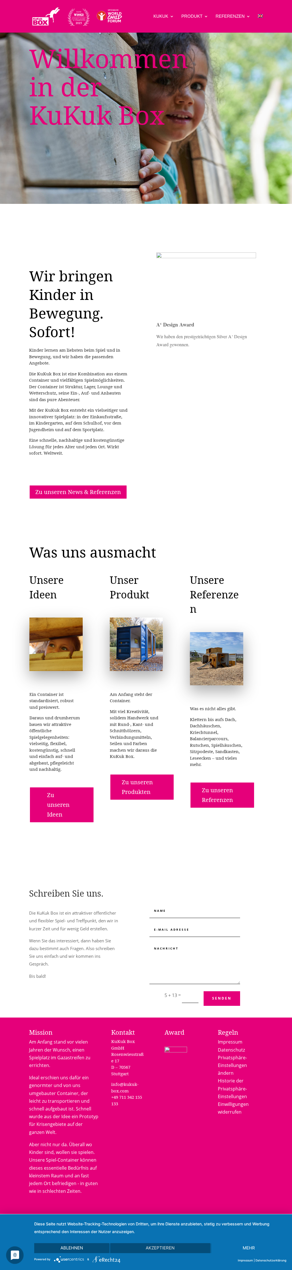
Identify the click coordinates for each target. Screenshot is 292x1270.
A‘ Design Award (175, 324)
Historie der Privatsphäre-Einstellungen (232, 1088)
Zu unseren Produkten (137, 787)
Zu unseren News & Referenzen (78, 492)
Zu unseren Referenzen (217, 795)
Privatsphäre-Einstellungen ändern (232, 1065)
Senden (222, 998)
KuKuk (160, 16)
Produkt (191, 16)
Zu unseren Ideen (58, 804)
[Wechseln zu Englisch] (260, 23)
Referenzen (230, 16)
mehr (249, 1248)
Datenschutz (231, 1050)
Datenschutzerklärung (271, 1260)
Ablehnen (71, 1248)
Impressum (230, 1042)
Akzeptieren (160, 1248)
